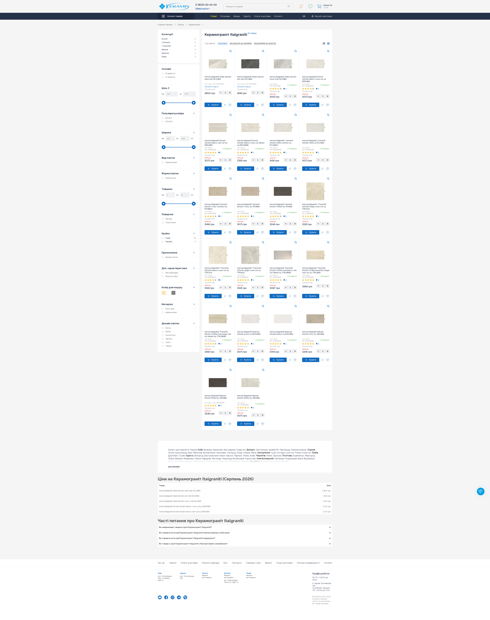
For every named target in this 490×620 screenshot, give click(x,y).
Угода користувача (284, 563)
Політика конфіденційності (308, 563)
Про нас (161, 563)
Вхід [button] (316, 16)
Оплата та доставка (262, 16)
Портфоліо (237, 563)
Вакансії (268, 563)
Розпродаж (225, 16)
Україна (169, 242)
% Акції (213, 16)
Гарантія (246, 16)
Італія (168, 238)
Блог (226, 563)
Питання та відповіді (210, 563)
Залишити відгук (211, 87)
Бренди (237, 16)
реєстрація (327, 16)
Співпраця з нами (253, 563)
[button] (481, 491)
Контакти (278, 16)
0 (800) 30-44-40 (206, 4)
